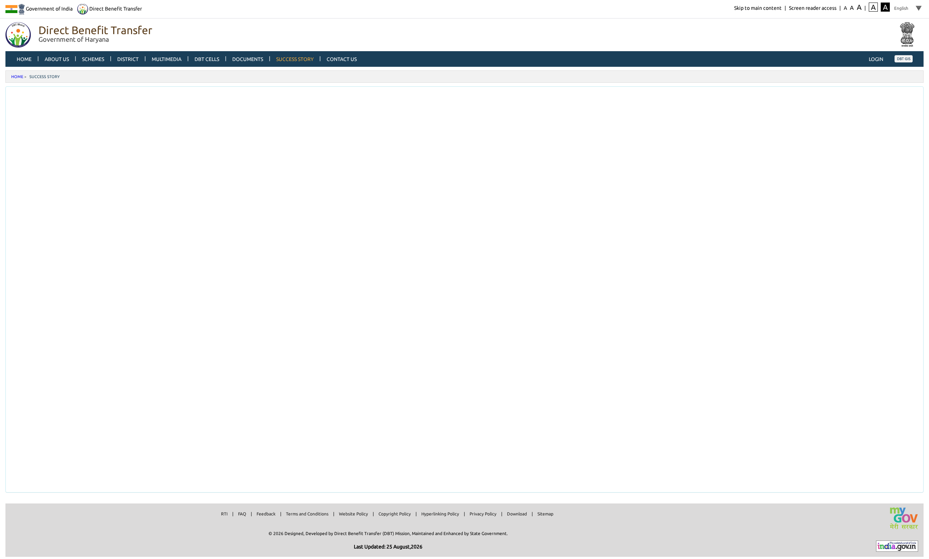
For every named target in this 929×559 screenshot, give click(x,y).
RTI (224, 513)
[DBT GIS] (903, 58)
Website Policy (353, 513)
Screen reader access (812, 8)
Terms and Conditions (307, 513)
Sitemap (545, 513)
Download (517, 513)
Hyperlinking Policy (440, 513)
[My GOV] (903, 518)
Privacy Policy (483, 513)
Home (17, 76)
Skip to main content (758, 8)
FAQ (242, 513)
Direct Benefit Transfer (115, 9)
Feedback (266, 513)
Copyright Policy (394, 513)
